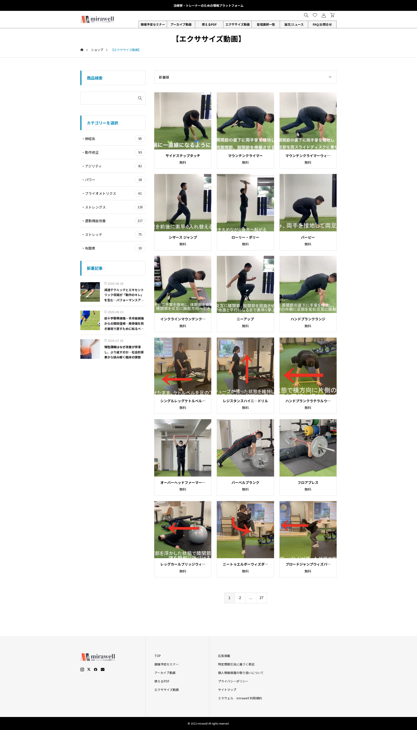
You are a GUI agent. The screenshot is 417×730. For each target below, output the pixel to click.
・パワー (111, 179)
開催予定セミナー (166, 664)
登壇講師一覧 (266, 24)
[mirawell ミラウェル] (97, 19)
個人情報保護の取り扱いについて (241, 672)
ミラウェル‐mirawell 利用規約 (240, 698)
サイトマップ (227, 689)
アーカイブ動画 (181, 24)
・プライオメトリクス (111, 193)
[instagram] (82, 669)
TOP (157, 656)
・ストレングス (112, 207)
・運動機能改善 (112, 220)
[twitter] (88, 669)
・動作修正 (111, 152)
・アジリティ (111, 166)
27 (261, 598)
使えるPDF (209, 24)
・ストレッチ (111, 234)
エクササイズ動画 (237, 24)
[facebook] (96, 669)
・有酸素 (111, 248)
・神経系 (111, 138)
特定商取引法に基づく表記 (236, 664)
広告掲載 (224, 656)
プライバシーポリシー (233, 681)
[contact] (102, 669)
